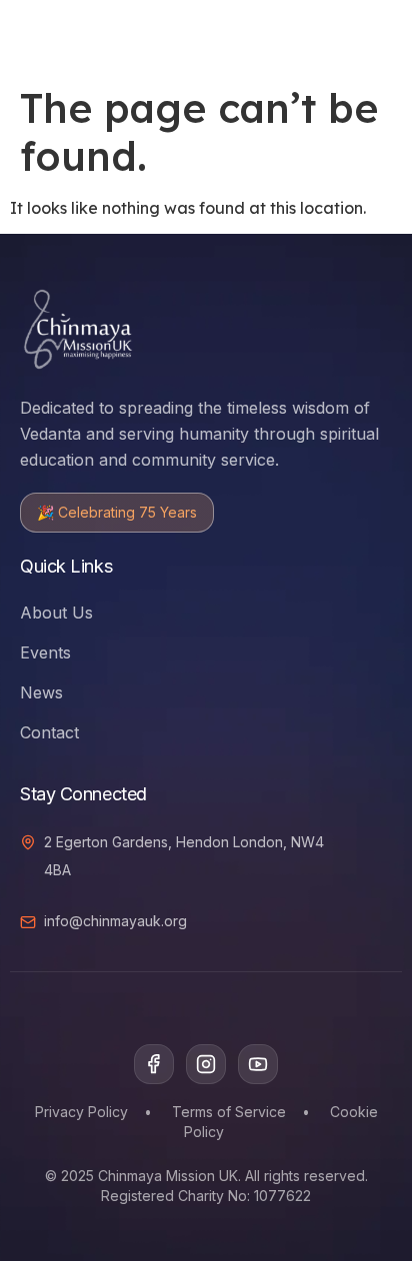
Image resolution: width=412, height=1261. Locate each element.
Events (45, 652)
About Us (56, 613)
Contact (49, 732)
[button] (320, 35)
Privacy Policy (81, 1111)
